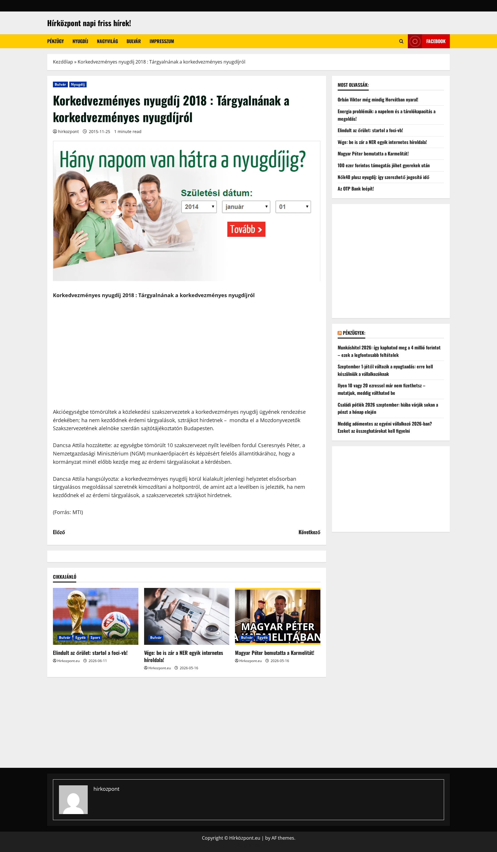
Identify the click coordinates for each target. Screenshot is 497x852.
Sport (95, 637)
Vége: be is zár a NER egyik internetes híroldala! (183, 656)
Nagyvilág (107, 41)
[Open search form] (401, 41)
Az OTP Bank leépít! (356, 188)
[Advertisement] (186, 365)
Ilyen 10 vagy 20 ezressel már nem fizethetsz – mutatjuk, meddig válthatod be (381, 389)
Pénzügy (55, 41)
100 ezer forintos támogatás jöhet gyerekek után (384, 165)
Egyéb (80, 637)
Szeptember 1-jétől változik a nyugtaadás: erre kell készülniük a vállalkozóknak (385, 370)
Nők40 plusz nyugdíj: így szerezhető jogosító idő (383, 176)
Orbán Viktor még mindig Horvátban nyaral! (378, 99)
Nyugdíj (80, 41)
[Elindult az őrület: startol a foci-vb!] (95, 616)
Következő (309, 532)
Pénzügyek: (354, 332)
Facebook (436, 41)
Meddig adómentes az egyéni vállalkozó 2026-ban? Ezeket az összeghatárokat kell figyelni (385, 427)
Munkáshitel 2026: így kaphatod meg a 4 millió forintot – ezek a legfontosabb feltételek (389, 351)
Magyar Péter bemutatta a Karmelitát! (274, 652)
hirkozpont (68, 131)
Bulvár (134, 41)
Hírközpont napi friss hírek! (89, 22)
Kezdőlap (63, 62)
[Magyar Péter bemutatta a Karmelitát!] (277, 616)
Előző (59, 532)
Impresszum (162, 41)
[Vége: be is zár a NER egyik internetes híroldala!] (187, 616)
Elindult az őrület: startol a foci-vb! (90, 652)
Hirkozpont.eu (68, 660)
